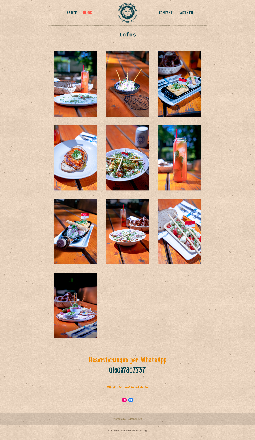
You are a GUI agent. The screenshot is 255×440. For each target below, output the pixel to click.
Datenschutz (135, 419)
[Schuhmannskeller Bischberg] (127, 12)
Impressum (119, 419)
